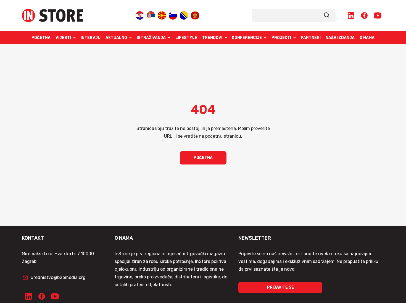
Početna (41, 37)
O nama (367, 37)
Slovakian (173, 15)
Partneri (311, 37)
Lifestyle (186, 37)
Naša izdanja (340, 37)
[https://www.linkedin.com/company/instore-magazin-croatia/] (351, 15)
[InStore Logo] (52, 15)
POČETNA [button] (203, 157)
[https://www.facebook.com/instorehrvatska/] (364, 15)
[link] (326, 15)
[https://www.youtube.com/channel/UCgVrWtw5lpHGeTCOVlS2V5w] (377, 15)
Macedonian (162, 15)
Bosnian (184, 15)
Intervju (91, 37)
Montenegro (195, 15)
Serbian (151, 15)
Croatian (140, 15)
